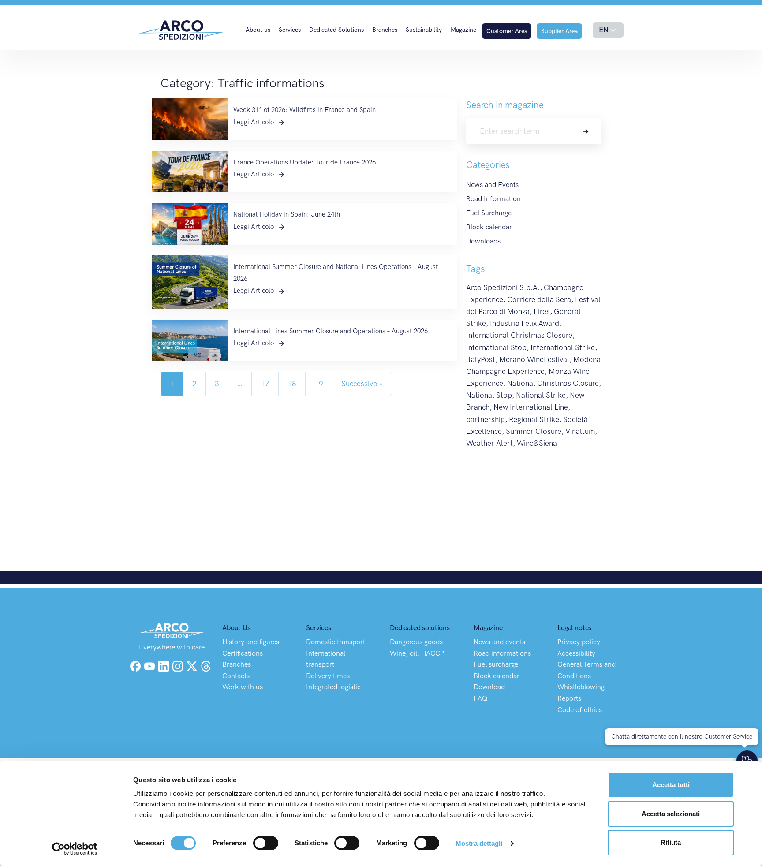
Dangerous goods (416, 642)
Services (290, 30)
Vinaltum (580, 431)
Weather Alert (489, 443)
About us (258, 30)
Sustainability (424, 30)
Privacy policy (578, 642)
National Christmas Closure (553, 383)
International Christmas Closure (519, 335)
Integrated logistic (333, 687)
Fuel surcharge (496, 664)
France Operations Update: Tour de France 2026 (304, 162)
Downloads (483, 241)
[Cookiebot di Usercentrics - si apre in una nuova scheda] (74, 848)
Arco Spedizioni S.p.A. (503, 287)
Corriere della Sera (539, 299)
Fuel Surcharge (489, 213)
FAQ (480, 698)
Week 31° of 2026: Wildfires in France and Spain (304, 110)
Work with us (242, 687)
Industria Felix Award (524, 323)
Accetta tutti (671, 784)
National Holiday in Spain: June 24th (286, 214)
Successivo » (362, 383)
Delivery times (328, 676)
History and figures (250, 642)
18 (292, 383)
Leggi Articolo (254, 122)
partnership (485, 419)
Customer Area (506, 31)
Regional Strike (534, 419)
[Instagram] (178, 665)
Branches (384, 30)
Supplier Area (559, 31)
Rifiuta (671, 842)
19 (318, 383)
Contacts (236, 676)
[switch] (265, 843)
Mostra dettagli (479, 843)
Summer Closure (533, 431)
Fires (542, 311)
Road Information (493, 198)
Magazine (463, 30)
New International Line (530, 407)
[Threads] (206, 665)
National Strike (541, 395)
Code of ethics (579, 709)
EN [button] (604, 29)
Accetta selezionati (671, 813)
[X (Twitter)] (193, 665)
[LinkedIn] (164, 665)
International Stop (496, 347)
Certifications (242, 653)
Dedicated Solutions (336, 30)
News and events (499, 642)
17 (265, 383)
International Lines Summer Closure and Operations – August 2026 (330, 331)
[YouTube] (150, 665)
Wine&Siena (537, 443)
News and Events (492, 184)
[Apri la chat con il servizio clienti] (747, 761)
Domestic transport (335, 642)
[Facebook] (135, 665)
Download (489, 687)
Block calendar (489, 227)
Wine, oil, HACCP (417, 653)
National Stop (489, 395)
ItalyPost (480, 359)
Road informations (502, 653)
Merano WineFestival (534, 359)
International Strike (562, 347)
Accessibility (576, 653)
